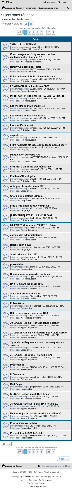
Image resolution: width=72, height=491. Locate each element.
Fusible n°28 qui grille (22, 176)
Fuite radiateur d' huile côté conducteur (32, 76)
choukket (34, 179)
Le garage (25, 149)
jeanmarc (34, 138)
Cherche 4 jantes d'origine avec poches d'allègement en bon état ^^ (32, 55)
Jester (42, 483)
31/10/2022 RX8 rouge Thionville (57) (31, 355)
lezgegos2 (34, 169)
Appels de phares (29, 91)
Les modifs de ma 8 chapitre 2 (27, 115)
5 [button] (41, 32)
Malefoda (34, 348)
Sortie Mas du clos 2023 (23, 254)
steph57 (33, 357)
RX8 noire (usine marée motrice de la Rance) (35, 413)
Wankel (33, 59)
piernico (33, 267)
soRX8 (33, 286)
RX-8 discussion (28, 81)
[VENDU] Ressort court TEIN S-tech (30, 394)
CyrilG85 (34, 276)
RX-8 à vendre (27, 220)
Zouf (32, 218)
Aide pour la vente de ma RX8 (27, 186)
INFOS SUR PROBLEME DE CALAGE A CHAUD (37, 96)
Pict (31, 416)
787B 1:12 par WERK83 (23, 44)
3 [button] (33, 32)
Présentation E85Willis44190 (26, 433)
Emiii (32, 396)
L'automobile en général (31, 49)
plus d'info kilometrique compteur (29, 205)
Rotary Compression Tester (25, 66)
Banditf (33, 189)
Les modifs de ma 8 (21, 125)
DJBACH (34, 198)
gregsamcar (35, 387)
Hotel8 (32, 228)
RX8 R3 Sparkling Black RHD (26, 283)
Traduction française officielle (32, 480)
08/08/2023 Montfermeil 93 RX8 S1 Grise (33, 225)
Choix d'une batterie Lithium (26, 196)
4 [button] (37, 32)
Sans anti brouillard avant (25, 293)
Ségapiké (34, 79)
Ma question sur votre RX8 (25, 154)
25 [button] (48, 32)
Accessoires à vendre (31, 62)
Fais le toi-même (28, 71)
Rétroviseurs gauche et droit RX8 (29, 313)
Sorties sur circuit (29, 259)
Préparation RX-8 (29, 201)
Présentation (26, 269)
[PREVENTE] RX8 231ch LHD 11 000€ (31, 215)
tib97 (32, 237)
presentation (17, 264)
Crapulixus (34, 377)
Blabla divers (26, 191)
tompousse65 (36, 108)
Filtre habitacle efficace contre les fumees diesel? (38, 145)
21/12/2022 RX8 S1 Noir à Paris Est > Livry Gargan (38, 332)
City (31, 296)
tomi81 (33, 315)
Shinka (33, 47)
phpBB (27, 477)
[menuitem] (9, 2)
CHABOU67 (35, 367)
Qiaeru (49, 480)
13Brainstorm (36, 89)
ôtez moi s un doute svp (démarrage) (31, 166)
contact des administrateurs (26, 235)
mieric (32, 208)
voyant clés (16, 135)
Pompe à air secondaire (23, 423)
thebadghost (35, 306)
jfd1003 (33, 69)
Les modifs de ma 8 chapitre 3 (27, 105)
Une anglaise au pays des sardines (30, 274)
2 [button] (29, 32)
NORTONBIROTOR (39, 157)
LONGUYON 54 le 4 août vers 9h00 (29, 86)
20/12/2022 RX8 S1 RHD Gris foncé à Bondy (34, 322)
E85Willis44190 (36, 435)
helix (32, 98)
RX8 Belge (16, 384)
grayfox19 (34, 257)
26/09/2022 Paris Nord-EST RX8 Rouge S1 (34, 403)
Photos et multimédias (31, 288)
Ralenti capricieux (20, 244)
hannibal (33, 247)
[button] (20, 32)
